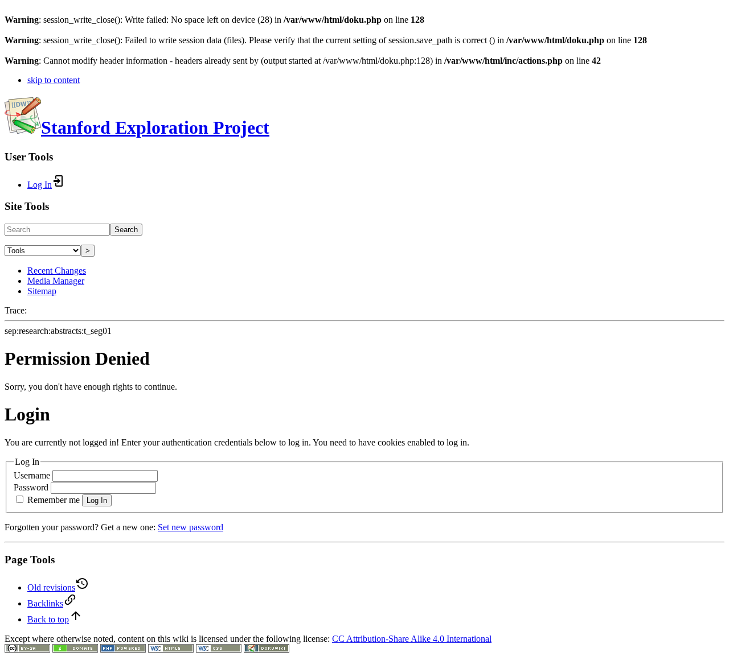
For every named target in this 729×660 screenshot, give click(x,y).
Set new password (190, 527)
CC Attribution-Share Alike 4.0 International (412, 639)
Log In (97, 500)
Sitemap (41, 291)
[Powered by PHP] (123, 649)
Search (126, 229)
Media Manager (55, 281)
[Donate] (75, 649)
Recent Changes (56, 270)
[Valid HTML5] (171, 649)
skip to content (53, 80)
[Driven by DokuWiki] (266, 649)
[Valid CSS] (218, 649)
